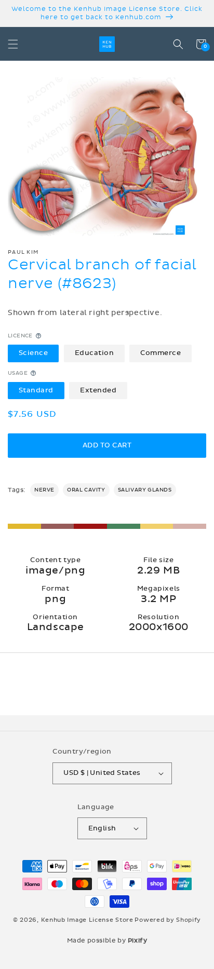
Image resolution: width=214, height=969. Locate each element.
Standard (36, 390)
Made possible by (107, 940)
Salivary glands (145, 490)
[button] (13, 44)
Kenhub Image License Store (87, 920)
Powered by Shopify (168, 920)
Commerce (160, 353)
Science (33, 353)
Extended (98, 390)
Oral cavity (86, 490)
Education (94, 353)
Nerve (44, 490)
